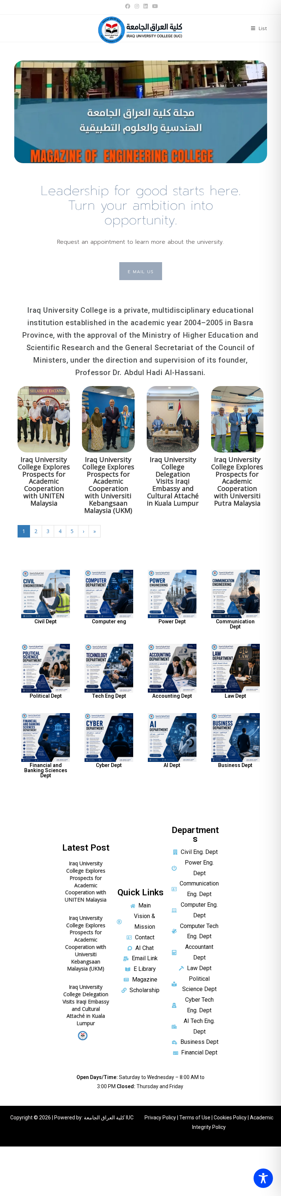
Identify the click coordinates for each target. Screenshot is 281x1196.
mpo (5, 1184)
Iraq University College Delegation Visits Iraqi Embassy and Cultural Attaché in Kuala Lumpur (173, 481)
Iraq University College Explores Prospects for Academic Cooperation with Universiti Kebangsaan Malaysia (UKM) (108, 485)
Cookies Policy (230, 1117)
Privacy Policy (160, 1117)
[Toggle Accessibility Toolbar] (263, 1178)
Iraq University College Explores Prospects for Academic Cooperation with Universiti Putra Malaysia (237, 481)
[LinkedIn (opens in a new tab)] (145, 6)
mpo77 (8, 1167)
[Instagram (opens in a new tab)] (136, 6)
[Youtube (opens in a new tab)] (154, 6)
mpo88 (8, 1151)
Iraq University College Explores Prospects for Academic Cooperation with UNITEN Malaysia (44, 481)
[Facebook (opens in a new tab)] (127, 6)
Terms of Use (194, 1117)
